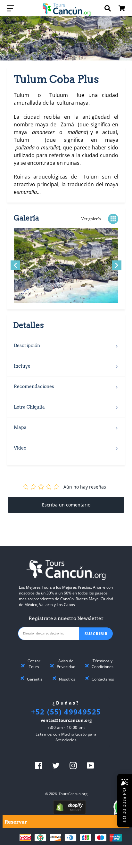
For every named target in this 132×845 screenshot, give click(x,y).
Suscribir (96, 633)
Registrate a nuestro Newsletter (66, 618)
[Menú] (10, 8)
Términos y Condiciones (102, 663)
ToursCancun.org (73, 793)
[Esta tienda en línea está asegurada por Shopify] (69, 812)
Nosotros (67, 679)
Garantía (35, 679)
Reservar (15, 822)
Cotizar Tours (34, 663)
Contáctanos (103, 679)
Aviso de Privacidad (66, 663)
